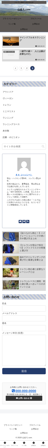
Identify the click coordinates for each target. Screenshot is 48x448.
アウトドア (8, 92)
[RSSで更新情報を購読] (27, 221)
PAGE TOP (44, 432)
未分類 (6, 131)
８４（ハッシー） (24, 175)
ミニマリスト (9, 111)
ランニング (8, 118)
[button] (43, 146)
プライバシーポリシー (13, 425)
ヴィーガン (8, 98)
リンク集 (13, 429)
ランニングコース (11, 124)
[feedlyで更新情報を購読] (24, 221)
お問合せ (35, 429)
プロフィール (35, 425)
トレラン (7, 105)
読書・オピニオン (11, 137)
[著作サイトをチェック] (20, 221)
